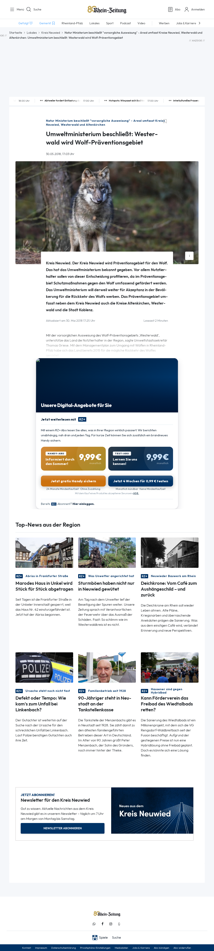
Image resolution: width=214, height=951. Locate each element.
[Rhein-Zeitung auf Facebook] (102, 924)
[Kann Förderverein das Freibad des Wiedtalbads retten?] (170, 667)
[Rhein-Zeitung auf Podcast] (119, 924)
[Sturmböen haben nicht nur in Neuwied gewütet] (107, 552)
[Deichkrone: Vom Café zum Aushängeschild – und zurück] (170, 552)
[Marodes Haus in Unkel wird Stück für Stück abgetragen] (44, 552)
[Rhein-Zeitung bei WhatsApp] (94, 924)
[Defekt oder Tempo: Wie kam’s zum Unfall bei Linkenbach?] (44, 667)
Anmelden (198, 9)
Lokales (32, 33)
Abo (177, 9)
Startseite (15, 33)
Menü (19, 9)
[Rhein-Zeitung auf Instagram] (111, 924)
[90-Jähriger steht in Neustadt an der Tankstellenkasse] (107, 667)
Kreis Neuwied (50, 33)
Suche (37, 9)
